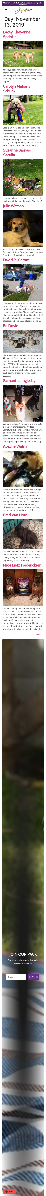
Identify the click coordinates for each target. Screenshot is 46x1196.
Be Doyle (10, 325)
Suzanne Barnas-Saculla (17, 152)
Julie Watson (13, 205)
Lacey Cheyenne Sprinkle (16, 34)
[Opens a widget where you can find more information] (9, 1192)
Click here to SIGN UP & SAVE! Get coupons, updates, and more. (23, 4)
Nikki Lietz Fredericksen (22, 565)
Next (39, 634)
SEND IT (33, 976)
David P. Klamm (16, 259)
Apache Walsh (15, 446)
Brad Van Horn (15, 515)
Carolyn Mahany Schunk (16, 88)
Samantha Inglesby (19, 380)
